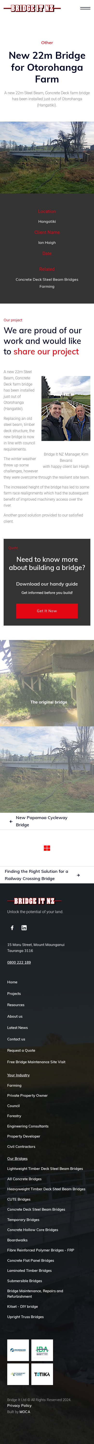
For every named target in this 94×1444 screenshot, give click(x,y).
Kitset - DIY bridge (22, 1306)
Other (47, 42)
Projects (14, 993)
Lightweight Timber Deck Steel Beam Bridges (45, 1168)
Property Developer (23, 1136)
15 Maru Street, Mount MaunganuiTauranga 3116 (36, 947)
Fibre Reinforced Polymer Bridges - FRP (40, 1250)
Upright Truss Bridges (25, 1317)
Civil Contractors (21, 1146)
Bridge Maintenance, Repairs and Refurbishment (35, 1294)
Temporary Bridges (23, 1219)
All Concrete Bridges (24, 1179)
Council (13, 1106)
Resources (15, 1005)
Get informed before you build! (47, 592)
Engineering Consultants (27, 1126)
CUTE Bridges (18, 1199)
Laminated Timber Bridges (29, 1270)
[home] (32, 8)
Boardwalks (17, 1240)
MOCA (25, 1412)
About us (14, 1016)
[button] (85, 8)
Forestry (14, 1116)
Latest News (17, 1027)
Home (12, 982)
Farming (47, 286)
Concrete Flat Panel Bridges (30, 1260)
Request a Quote (21, 1050)
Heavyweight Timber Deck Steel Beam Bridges (46, 1189)
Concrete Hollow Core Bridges (32, 1229)
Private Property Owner (27, 1095)
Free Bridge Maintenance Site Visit (36, 1062)
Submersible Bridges (24, 1281)
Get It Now (47, 611)
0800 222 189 (19, 962)
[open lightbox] (47, 683)
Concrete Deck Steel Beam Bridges (47, 279)
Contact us (16, 1039)
